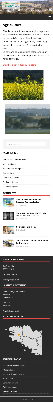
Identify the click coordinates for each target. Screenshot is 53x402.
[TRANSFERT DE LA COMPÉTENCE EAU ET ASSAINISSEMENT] (8, 218)
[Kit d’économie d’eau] (8, 232)
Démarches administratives (15, 159)
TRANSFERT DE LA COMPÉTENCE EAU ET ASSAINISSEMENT (31, 214)
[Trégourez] (26, 12)
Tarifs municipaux (10, 182)
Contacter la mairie (11, 177)
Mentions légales (10, 186)
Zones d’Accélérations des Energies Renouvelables (28, 200)
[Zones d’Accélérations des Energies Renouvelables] (8, 205)
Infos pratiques (9, 164)
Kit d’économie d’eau (26, 227)
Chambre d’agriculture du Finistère (19, 65)
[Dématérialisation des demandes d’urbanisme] (8, 245)
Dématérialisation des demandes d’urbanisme (32, 241)
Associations (8, 173)
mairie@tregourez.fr (11, 280)
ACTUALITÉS (9, 193)
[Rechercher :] (26, 144)
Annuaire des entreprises (13, 168)
